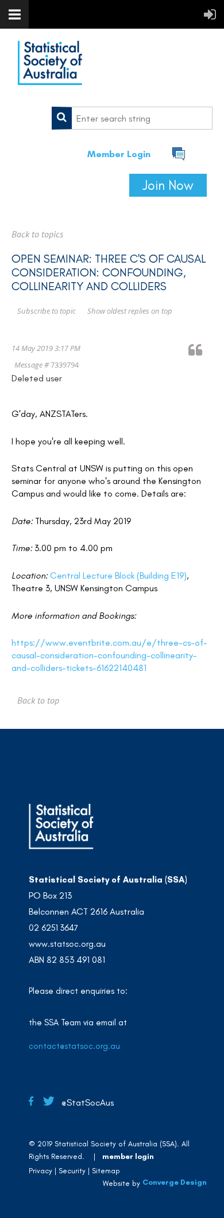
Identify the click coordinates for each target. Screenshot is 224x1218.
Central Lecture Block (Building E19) (118, 575)
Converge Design (174, 1182)
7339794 (65, 365)
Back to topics (37, 234)
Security (72, 1170)
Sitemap (106, 1170)
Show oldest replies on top (129, 311)
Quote (200, 349)
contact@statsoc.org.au (74, 1046)
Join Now (168, 185)
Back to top (38, 700)
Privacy (40, 1170)
